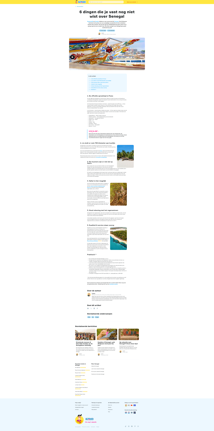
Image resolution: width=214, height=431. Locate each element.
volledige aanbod (114, 284)
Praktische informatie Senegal (97, 374)
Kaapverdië (90, 21)
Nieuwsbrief (94, 409)
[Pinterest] (135, 426)
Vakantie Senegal (95, 366)
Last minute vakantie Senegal (97, 368)
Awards (109, 407)
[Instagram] (129, 426)
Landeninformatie (95, 407)
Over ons (110, 405)
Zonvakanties (80, 6)
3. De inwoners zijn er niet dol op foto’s (99, 82)
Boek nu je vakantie (131, 2)
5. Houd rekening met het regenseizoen (100, 85)
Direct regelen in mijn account (81, 405)
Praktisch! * (93, 89)
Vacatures (110, 409)
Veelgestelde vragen (79, 407)
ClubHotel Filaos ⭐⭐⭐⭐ (81, 382)
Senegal (116, 21)
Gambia (97, 21)
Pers (109, 411)
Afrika (89, 317)
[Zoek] (90, 2)
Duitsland (93, 426)
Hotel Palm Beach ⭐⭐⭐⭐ (81, 391)
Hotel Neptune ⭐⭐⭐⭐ (80, 379)
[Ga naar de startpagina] (80, 2)
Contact (77, 409)
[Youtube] (138, 426)
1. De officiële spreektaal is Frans (98, 78)
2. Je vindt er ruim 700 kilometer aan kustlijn (101, 80)
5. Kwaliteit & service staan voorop (99, 87)
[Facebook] (132, 426)
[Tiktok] (125, 426)
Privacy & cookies (86, 426)
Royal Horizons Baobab (92, 240)
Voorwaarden (78, 426)
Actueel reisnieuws (96, 405)
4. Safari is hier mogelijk (96, 84)
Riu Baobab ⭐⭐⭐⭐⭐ (80, 367)
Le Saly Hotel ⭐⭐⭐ (79, 384)
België (97, 426)
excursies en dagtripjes (101, 157)
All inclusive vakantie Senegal (97, 371)
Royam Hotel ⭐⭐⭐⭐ (80, 372)
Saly (101, 150)
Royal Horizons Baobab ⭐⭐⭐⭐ (82, 370)
